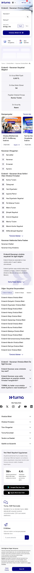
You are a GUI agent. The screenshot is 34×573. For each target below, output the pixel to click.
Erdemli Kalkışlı (7, 293)
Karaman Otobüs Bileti (22, 63)
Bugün (20, 26)
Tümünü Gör (27, 114)
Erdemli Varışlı (19, 293)
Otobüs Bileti (10, 63)
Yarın (27, 26)
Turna (3, 63)
